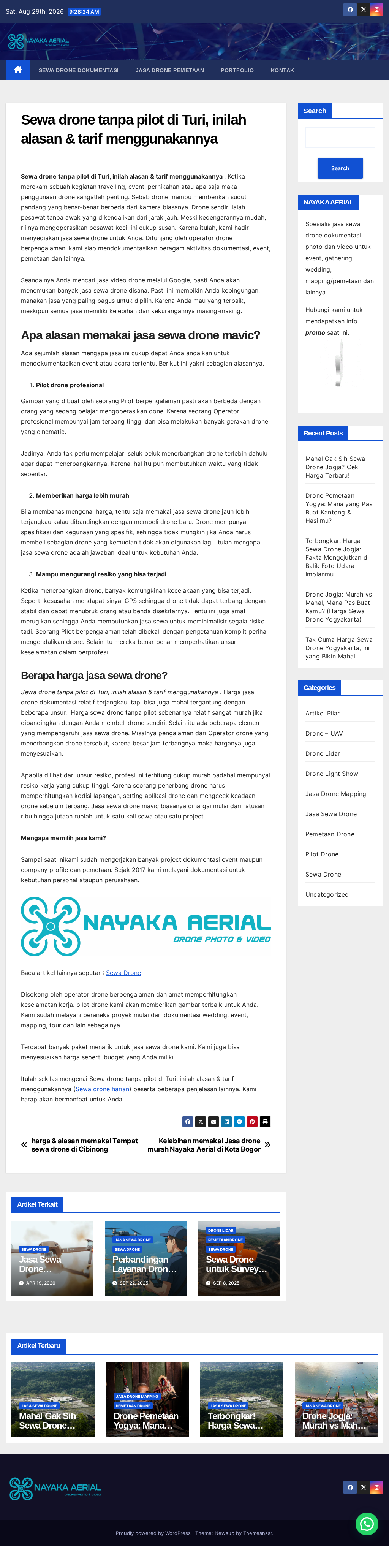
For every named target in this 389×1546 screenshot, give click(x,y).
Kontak (282, 70)
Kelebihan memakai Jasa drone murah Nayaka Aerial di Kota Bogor (203, 1145)
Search (315, 111)
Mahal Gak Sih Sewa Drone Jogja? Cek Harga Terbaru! (335, 467)
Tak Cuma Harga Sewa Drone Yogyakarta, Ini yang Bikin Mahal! (339, 648)
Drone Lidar (221, 1230)
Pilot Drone (321, 854)
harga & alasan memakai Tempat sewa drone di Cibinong (85, 1145)
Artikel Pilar (322, 713)
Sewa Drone (123, 972)
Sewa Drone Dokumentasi (79, 70)
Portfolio (237, 70)
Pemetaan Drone (225, 1239)
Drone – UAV (324, 733)
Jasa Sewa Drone (133, 1239)
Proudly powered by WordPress (154, 1533)
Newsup (224, 1533)
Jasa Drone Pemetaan (170, 70)
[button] (367, 1524)
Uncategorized (327, 894)
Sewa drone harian (102, 1089)
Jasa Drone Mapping (336, 794)
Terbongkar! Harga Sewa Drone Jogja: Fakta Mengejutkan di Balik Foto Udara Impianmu (337, 557)
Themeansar (257, 1533)
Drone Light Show (331, 773)
